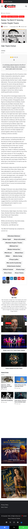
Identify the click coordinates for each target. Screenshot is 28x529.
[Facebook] (4, 278)
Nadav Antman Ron (14, 249)
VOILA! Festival (8, 269)
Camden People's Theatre (14, 242)
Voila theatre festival (14, 266)
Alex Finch (5, 26)
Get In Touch (4, 507)
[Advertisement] (14, 422)
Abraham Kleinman (14, 236)
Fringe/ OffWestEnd (13, 16)
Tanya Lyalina (14, 259)
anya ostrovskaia (20, 239)
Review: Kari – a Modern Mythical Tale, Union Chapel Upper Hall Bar (6, 386)
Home (3, 13)
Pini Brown (8, 252)
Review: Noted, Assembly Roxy (7, 400)
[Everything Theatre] (10, 6)
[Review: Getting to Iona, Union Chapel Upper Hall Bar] (21, 379)
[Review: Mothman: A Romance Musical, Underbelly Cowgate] (21, 395)
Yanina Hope (20, 269)
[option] (14, 323)
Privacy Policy (4, 504)
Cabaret (4, 16)
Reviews (8, 13)
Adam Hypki (7, 239)
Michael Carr (14, 246)
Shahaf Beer (19, 252)
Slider (8, 256)
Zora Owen (8, 273)
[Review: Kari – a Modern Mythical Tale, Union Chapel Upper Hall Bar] (7, 379)
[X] (7, 278)
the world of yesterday (14, 263)
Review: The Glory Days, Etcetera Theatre (14, 1)
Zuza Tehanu (20, 273)
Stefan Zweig (18, 256)
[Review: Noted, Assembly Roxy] (7, 395)
